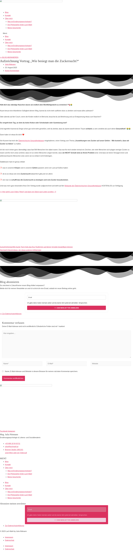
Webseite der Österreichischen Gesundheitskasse (83, 186)
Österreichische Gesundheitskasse (31, 141)
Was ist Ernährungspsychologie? (19, 22)
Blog (6, 12)
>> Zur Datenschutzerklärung (10, 314)
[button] (66, 33)
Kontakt (8, 15)
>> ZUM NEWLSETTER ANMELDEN (66, 308)
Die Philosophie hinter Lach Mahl (19, 25)
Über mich (9, 18)
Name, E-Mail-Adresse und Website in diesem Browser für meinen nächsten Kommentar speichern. (41, 371)
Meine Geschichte (14, 28)
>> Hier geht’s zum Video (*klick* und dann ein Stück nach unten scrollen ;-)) (28, 192)
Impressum (9, 537)
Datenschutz (9, 540)
